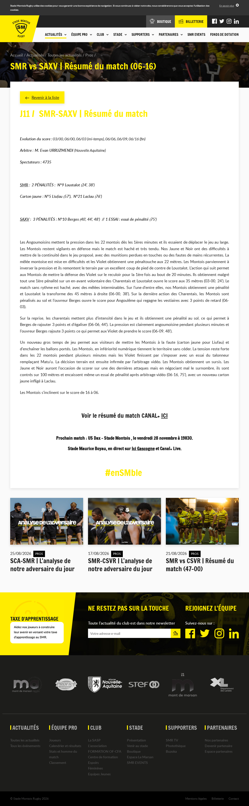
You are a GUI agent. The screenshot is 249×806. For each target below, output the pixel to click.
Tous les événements (25, 745)
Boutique (134, 751)
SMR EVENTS (196, 34)
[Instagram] (229, 21)
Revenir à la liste (45, 97)
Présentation (136, 740)
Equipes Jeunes (99, 774)
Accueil (16, 55)
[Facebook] (214, 21)
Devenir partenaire (218, 745)
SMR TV (172, 740)
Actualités (35, 55)
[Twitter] (221, 21)
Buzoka (171, 751)
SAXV (24, 219)
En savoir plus (226, 5)
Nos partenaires (216, 740)
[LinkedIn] (236, 21)
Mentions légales (196, 798)
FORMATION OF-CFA (104, 751)
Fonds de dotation (224, 34)
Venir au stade (137, 745)
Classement (57, 762)
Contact (234, 798)
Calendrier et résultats (65, 745)
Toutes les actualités (64, 55)
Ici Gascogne (143, 448)
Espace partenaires (218, 751)
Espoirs (93, 762)
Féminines (95, 768)
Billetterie (218, 798)
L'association (97, 745)
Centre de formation (103, 757)
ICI (164, 415)
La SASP (94, 740)
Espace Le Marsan (140, 757)
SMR (24, 185)
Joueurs (55, 740)
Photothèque (176, 745)
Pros (89, 55)
